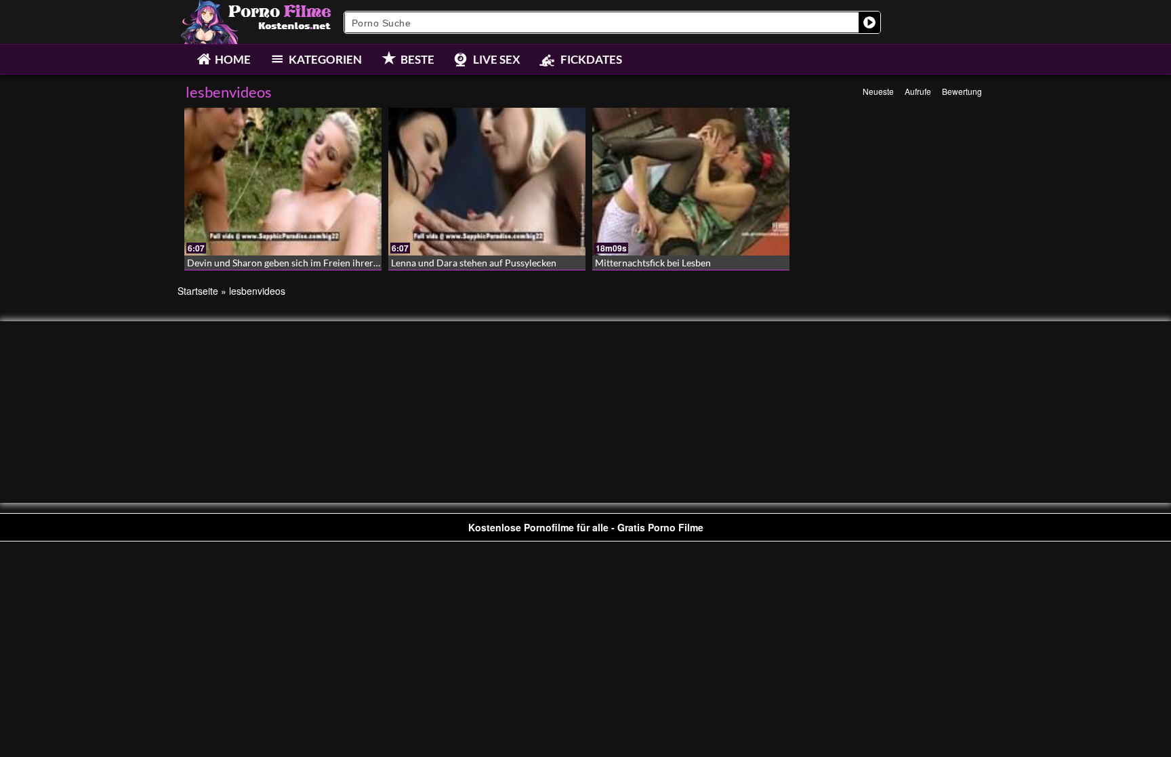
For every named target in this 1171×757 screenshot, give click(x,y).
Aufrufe (918, 91)
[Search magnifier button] (869, 22)
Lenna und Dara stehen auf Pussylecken (473, 262)
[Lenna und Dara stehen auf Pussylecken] (487, 181)
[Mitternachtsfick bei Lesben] (690, 181)
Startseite (198, 291)
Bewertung (962, 91)
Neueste (878, 91)
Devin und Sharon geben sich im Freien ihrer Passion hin (305, 262)
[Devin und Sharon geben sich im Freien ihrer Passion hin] (283, 181)
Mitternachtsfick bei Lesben (653, 262)
